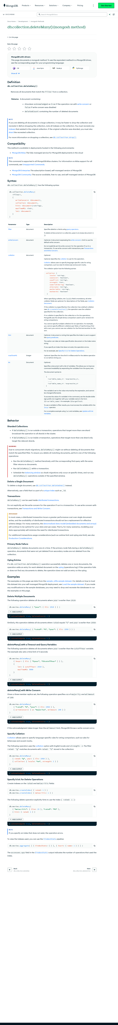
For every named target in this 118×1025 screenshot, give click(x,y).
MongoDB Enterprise (21, 170)
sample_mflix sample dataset (59, 581)
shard (11, 132)
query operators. (73, 229)
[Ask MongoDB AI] (109, 14)
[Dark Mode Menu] (113, 14)
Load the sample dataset (73, 584)
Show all (14, 73)
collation (63, 259)
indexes (12, 129)
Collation (47, 262)
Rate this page (12, 44)
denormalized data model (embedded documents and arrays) (69, 523)
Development (23, 21)
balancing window (33, 472)
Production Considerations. (20, 538)
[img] (9, 49)
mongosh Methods (37, 21)
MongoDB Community (21, 174)
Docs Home (11, 21)
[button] (15, 611)
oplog (61, 567)
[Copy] (94, 192)
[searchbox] (72, 14)
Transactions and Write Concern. (36, 508)
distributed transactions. (48, 500)
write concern (83, 104)
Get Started (106, 5)
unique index (49, 490)
